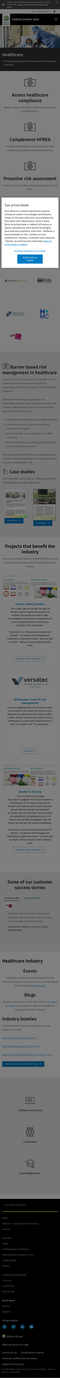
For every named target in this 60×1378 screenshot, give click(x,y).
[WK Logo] (12, 1336)
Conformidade (9, 1260)
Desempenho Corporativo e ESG (18, 1254)
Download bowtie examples (27, 659)
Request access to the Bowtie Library (23, 1064)
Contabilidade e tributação (15, 1249)
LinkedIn (22, 1327)
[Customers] (28, 1148)
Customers (15, 1205)
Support (6, 1311)
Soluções (6, 1238)
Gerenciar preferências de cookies (30, 251)
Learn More (14, 520)
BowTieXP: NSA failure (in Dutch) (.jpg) (20, 1046)
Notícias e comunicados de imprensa (20, 1223)
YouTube (31, 1327)
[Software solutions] (28, 1116)
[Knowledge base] (28, 1179)
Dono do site (8, 1291)
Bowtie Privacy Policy (13, 1364)
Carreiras (6, 1280)
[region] (30, 233)
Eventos (6, 1229)
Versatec (28, 751)
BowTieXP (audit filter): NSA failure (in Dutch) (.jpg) (26, 1054)
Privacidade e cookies (32, 1352)
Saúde (5, 1243)
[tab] (11, 899)
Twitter (13, 1327)
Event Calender (38, 985)
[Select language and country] (55, 11)
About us (6, 1306)
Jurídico (6, 1266)
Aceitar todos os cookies (30, 259)
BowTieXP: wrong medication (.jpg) (19, 1038)
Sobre (5, 1218)
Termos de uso (9, 1352)
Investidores (8, 1286)
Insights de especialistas (14, 1275)
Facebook (4, 1327)
